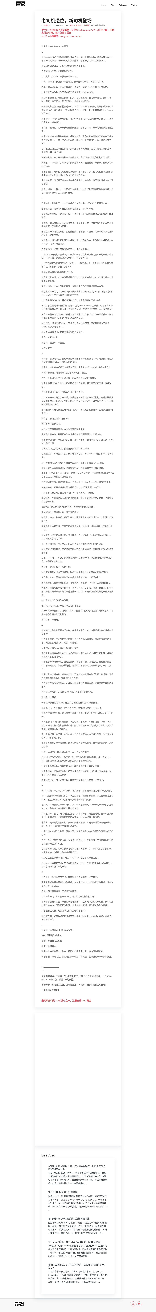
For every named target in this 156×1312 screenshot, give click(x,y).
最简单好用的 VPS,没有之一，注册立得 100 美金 (66, 1000)
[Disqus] (78, 1050)
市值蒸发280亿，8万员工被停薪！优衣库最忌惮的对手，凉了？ (77, 1266)
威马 (71, 25)
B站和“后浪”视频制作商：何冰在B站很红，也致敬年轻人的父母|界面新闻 (77, 1168)
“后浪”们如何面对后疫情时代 (62, 1192)
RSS (113, 5)
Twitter (134, 5)
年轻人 (80, 25)
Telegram (123, 5)
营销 (85, 25)
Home (104, 5)
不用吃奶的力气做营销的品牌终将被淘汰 (68, 1218)
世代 (89, 25)
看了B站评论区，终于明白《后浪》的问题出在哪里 (74, 1241)
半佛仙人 (47, 25)
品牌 (75, 25)
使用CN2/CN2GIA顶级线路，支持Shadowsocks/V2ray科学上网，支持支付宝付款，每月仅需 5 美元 (77, 31)
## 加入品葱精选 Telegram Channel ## (61, 36)
